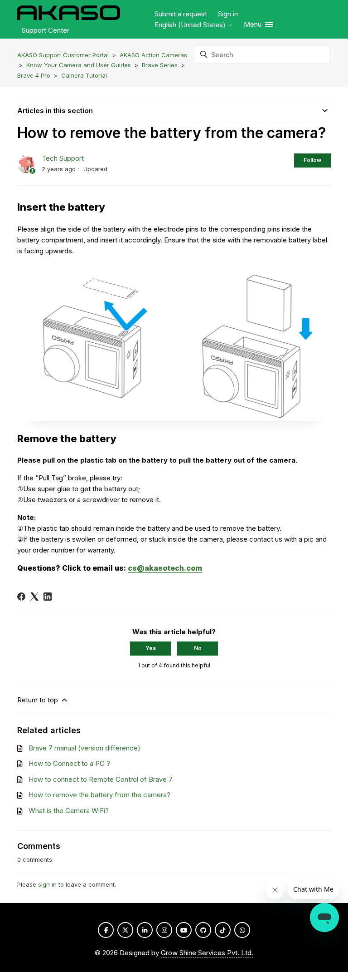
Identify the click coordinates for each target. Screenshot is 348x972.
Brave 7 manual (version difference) (84, 748)
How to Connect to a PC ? (69, 763)
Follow (312, 160)
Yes (150, 648)
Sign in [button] (228, 14)
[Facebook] (21, 596)
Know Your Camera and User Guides (78, 65)
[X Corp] (34, 596)
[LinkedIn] (48, 596)
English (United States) (191, 25)
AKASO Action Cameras (153, 55)
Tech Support (63, 158)
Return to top (38, 700)
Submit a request (181, 14)
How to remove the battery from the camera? (99, 794)
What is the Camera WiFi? (69, 810)
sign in (47, 884)
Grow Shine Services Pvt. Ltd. (207, 952)
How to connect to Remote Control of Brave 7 (101, 779)
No (198, 648)
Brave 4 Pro (33, 75)
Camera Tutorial (84, 75)
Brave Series (160, 65)
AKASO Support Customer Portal (63, 55)
